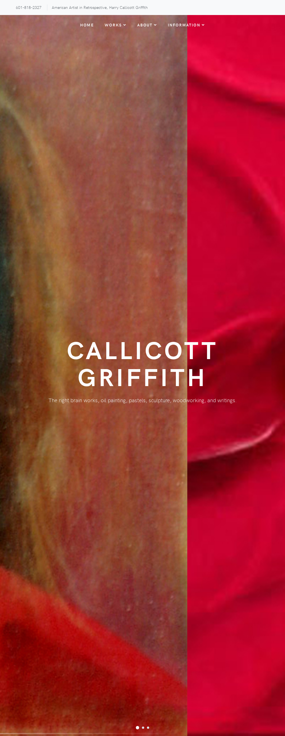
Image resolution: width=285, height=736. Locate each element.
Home (87, 25)
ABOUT (145, 25)
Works (113, 25)
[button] (137, 727)
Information (184, 25)
